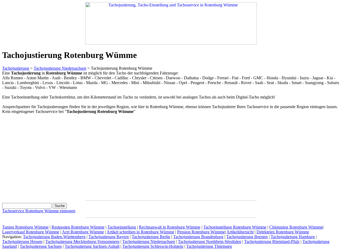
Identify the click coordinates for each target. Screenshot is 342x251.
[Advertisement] (47, 156)
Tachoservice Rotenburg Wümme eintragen (38, 211)
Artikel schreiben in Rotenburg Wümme (140, 232)
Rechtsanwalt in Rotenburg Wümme (169, 227)
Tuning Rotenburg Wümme (25, 227)
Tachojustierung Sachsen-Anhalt (92, 246)
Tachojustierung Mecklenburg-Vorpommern (82, 241)
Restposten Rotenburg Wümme (78, 227)
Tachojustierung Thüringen (209, 246)
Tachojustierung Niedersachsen (60, 68)
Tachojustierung (15, 68)
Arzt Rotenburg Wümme (83, 232)
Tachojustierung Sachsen (41, 246)
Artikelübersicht (240, 232)
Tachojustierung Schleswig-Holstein (152, 246)
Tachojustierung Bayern (108, 236)
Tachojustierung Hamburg (293, 236)
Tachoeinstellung (121, 227)
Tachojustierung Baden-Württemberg (54, 236)
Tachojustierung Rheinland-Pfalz (272, 241)
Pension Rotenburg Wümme (201, 232)
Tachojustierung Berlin (151, 236)
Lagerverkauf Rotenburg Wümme (30, 232)
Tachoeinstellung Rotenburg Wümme (234, 227)
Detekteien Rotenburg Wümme (282, 232)
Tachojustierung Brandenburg (198, 236)
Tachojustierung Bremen (247, 236)
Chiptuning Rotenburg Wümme (296, 227)
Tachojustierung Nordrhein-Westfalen (209, 241)
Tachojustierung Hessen (22, 241)
